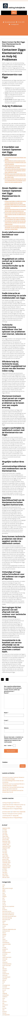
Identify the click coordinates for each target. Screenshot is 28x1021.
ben (3, 898)
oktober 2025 (5, 844)
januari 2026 (5, 839)
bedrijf (4, 895)
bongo (4, 901)
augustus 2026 (6, 828)
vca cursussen (6, 988)
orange (4, 947)
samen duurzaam (6, 957)
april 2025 (4, 854)
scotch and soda (6, 965)
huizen (4, 926)
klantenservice (6, 931)
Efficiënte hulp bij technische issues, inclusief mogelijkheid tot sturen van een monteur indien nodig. (15, 175)
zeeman (4, 1013)
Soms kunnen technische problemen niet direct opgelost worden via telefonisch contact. (15, 214)
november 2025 (6, 843)
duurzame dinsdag (7, 918)
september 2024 (6, 866)
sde (3, 967)
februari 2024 (5, 877)
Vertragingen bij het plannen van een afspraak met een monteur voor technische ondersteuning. (15, 222)
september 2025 (6, 846)
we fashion (5, 1005)
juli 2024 (4, 869)
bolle (3, 900)
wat (3, 1003)
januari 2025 (5, 859)
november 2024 (6, 862)
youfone (4, 1011)
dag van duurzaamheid (8, 906)
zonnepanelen (6, 1014)
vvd (3, 1000)
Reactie (6, 693)
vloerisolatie (5, 995)
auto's (4, 891)
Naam (6, 712)
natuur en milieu (6, 944)
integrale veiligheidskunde (9, 929)
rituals (4, 955)
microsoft (4, 941)
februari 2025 (5, 857)
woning (4, 1008)
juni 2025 (4, 851)
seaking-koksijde (10, 22)
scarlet (4, 960)
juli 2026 (4, 829)
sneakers (4, 970)
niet (3, 946)
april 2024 (4, 874)
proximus (4, 954)
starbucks (4, 975)
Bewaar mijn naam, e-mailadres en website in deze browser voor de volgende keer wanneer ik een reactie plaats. (13, 739)
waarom (4, 1001)
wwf (3, 1010)
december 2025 (6, 841)
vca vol (4, 990)
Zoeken (5, 762)
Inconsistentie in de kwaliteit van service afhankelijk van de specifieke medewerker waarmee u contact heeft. (15, 227)
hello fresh (5, 924)
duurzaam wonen (6, 911)
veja (3, 991)
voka (3, 998)
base (3, 893)
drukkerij (4, 909)
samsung (4, 959)
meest (4, 939)
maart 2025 (5, 856)
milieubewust (5, 942)
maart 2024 (5, 875)
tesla (3, 982)
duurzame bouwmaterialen (9, 916)
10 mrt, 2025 (21, 22)
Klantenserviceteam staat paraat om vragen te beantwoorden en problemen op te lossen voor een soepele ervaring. (15, 180)
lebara (4, 936)
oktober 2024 (5, 864)
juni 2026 (4, 831)
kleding (4, 934)
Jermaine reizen (6, 811)
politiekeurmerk (6, 952)
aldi (3, 886)
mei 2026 (4, 833)
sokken (4, 972)
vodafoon (4, 996)
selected (4, 969)
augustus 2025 (6, 848)
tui (3, 983)
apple (3, 890)
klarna (4, 932)
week (3, 1006)
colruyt (4, 904)
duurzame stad (6, 919)
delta (3, 908)
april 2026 (4, 834)
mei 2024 (4, 872)
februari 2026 (5, 838)
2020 (3, 885)
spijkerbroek (5, 973)
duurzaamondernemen (8, 913)
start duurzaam (6, 977)
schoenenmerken (6, 964)
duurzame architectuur (8, 914)
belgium (4, 896)
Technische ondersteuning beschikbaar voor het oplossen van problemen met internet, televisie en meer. (15, 170)
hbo (3, 923)
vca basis (4, 987)
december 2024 (6, 861)
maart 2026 (5, 836)
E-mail (6, 720)
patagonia (5, 949)
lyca (3, 937)
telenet (4, 980)
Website (6, 728)
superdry (4, 978)
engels (4, 921)
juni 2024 (4, 871)
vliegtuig (4, 993)
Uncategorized (14, 24)
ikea (3, 927)
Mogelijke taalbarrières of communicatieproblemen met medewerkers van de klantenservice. (15, 206)
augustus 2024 (6, 867)
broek (3, 903)
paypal (4, 950)
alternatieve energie (7, 888)
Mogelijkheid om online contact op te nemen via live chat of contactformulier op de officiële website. (15, 162)
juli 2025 (4, 849)
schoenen (4, 962)
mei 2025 (4, 852)
